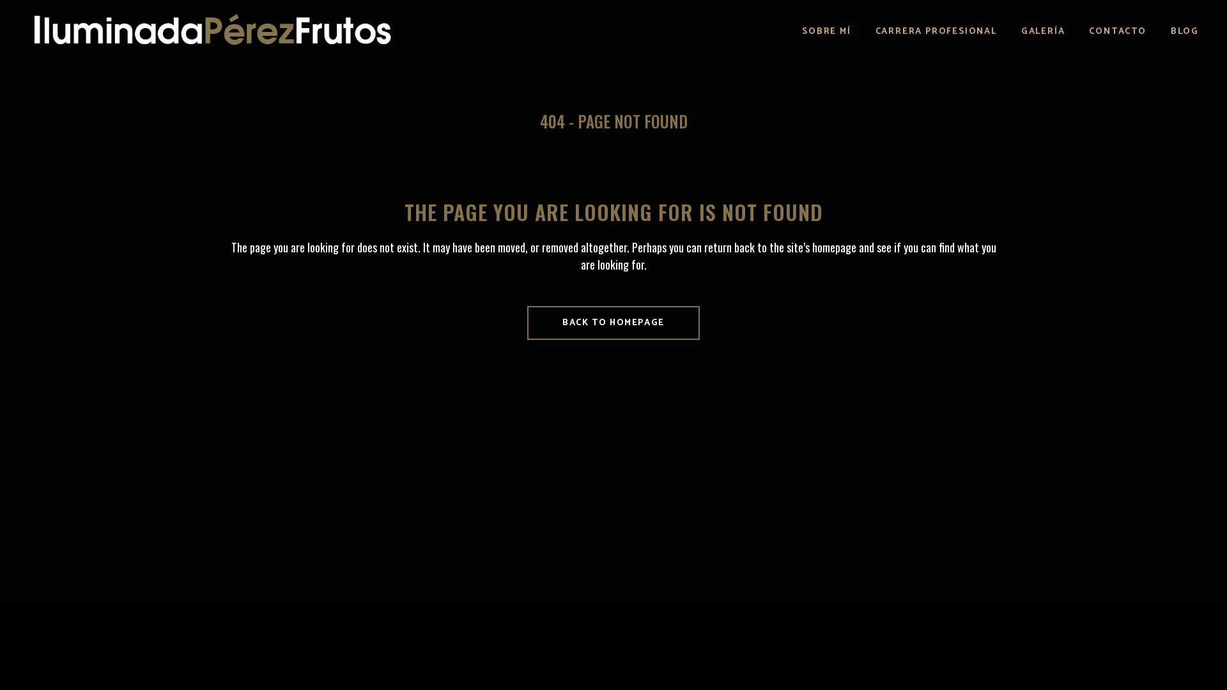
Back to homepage (613, 323)
